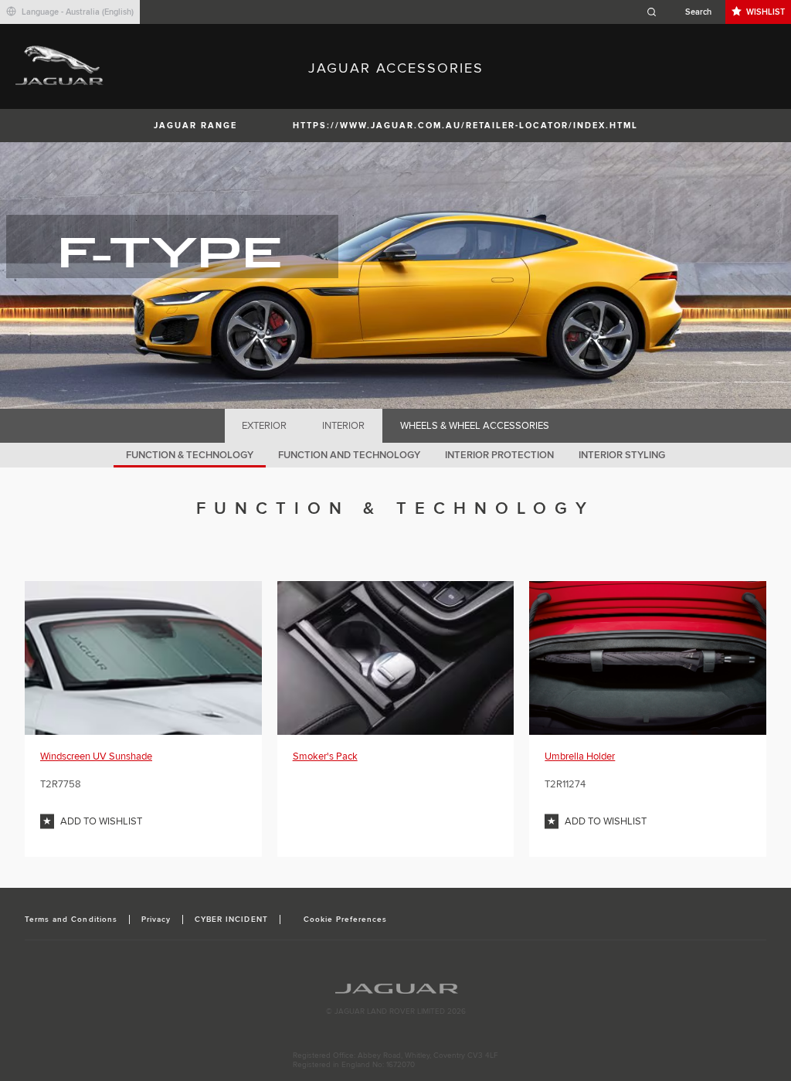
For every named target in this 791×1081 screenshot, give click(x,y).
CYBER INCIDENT (231, 919)
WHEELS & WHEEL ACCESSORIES (474, 426)
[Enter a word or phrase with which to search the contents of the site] (683, 12)
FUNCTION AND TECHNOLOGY (349, 455)
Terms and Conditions (71, 919)
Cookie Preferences (346, 919)
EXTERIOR (264, 426)
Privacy (156, 919)
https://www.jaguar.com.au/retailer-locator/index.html (465, 126)
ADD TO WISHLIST (101, 821)
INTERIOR (343, 426)
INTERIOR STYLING (622, 455)
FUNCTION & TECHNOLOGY (189, 455)
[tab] (264, 426)
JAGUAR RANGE (195, 126)
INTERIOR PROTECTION (499, 455)
